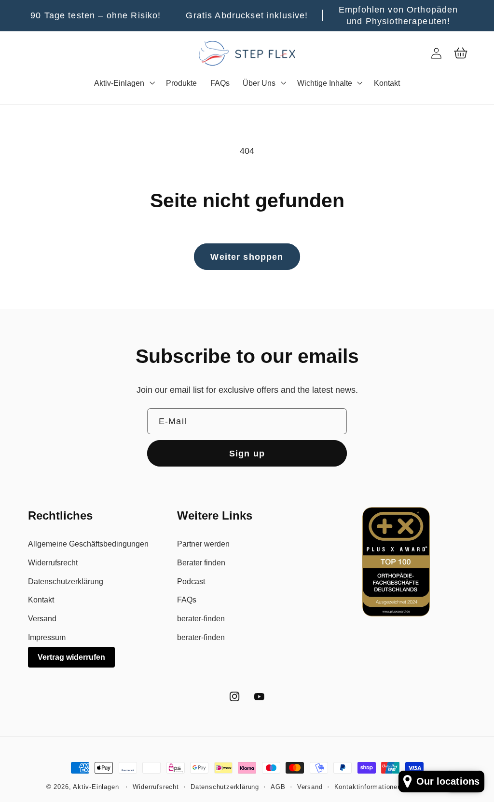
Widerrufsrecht (53, 562)
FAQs (186, 599)
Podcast (191, 581)
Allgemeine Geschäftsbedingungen (88, 543)
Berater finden (201, 562)
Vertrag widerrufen (71, 657)
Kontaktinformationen (367, 787)
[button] (123, 82)
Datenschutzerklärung (65, 581)
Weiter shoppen (246, 257)
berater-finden (201, 618)
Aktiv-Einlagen (96, 787)
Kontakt (41, 599)
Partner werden (203, 543)
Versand (42, 618)
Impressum (47, 637)
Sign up (247, 453)
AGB (278, 787)
